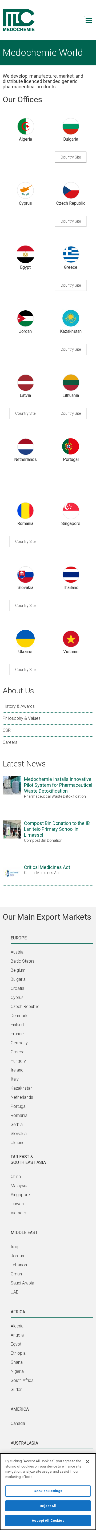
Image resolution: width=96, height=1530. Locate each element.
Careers (10, 742)
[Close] (87, 1462)
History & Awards (19, 706)
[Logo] (19, 20)
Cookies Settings (48, 1491)
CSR (7, 730)
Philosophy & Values (22, 718)
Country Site (71, 157)
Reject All (48, 1506)
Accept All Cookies (48, 1521)
